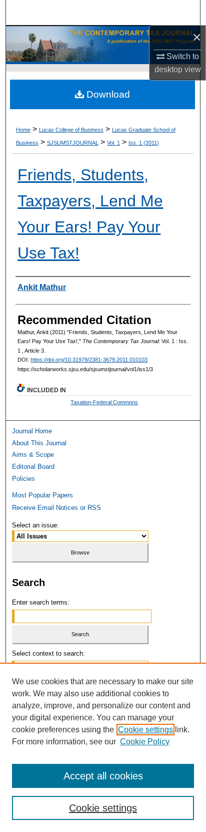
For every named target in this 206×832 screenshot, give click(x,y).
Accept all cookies (103, 775)
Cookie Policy (145, 741)
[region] (103, 747)
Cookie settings (145, 729)
